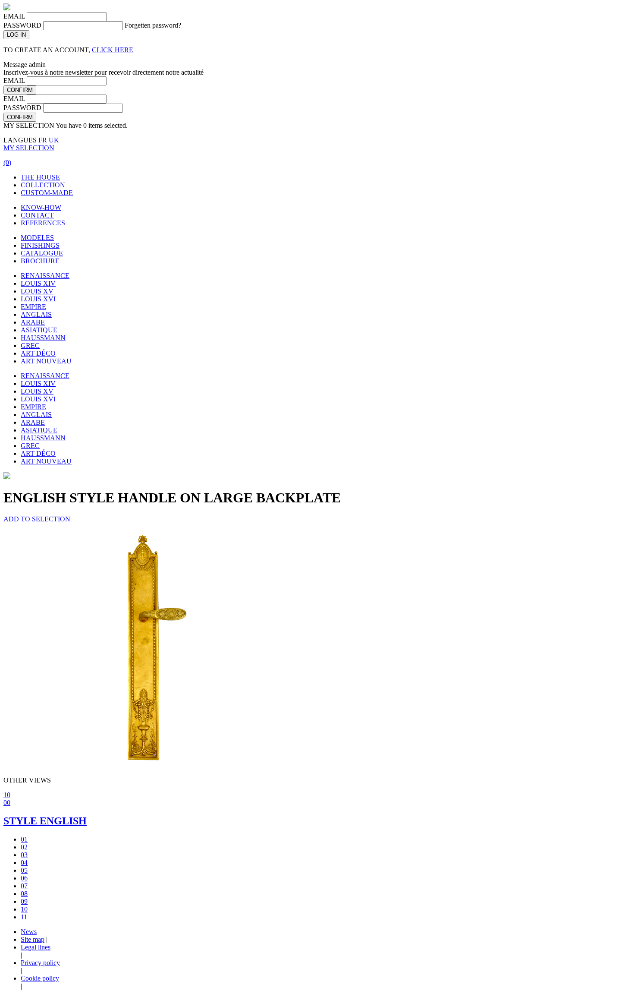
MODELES (37, 237)
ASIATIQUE (39, 330)
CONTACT (37, 215)
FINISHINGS (40, 245)
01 (24, 839)
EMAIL (14, 16)
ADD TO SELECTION (36, 519)
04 (24, 862)
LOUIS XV (37, 291)
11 (24, 917)
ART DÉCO (38, 353)
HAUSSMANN (43, 337)
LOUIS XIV (38, 283)
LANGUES (20, 140)
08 (24, 893)
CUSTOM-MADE (47, 192)
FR (42, 140)
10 (6, 794)
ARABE (33, 322)
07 (24, 886)
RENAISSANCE (45, 275)
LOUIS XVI (38, 299)
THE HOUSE (40, 177)
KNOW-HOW (41, 207)
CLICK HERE (112, 50)
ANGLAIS (36, 314)
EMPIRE (33, 306)
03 (24, 854)
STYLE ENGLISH (45, 821)
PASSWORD (22, 25)
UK (54, 140)
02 (24, 847)
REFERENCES (43, 223)
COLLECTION (43, 185)
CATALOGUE (42, 253)
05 (24, 870)
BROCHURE (40, 261)
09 (24, 901)
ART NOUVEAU (46, 361)
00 (6, 802)
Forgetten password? (153, 25)
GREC (30, 345)
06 (24, 878)
